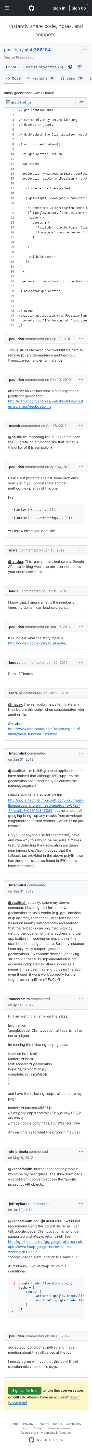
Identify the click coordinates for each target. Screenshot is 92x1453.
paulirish (12, 49)
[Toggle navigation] (7, 8)
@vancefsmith (20, 1169)
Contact (38, 1428)
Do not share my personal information (46, 1432)
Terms (15, 1424)
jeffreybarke (19, 1203)
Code (16, 78)
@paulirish (17, 437)
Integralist (17, 753)
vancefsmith (19, 999)
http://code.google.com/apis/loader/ (37, 643)
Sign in (59, 8)
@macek (15, 704)
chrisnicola (18, 1151)
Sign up (79, 8)
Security (43, 1424)
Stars (74, 78)
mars (13, 550)
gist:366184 (38, 49)
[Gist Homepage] (31, 8)
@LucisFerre (51, 1221)
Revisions (42, 78)
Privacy (28, 1424)
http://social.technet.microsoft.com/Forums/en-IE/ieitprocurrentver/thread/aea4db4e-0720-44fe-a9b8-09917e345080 (46, 805)
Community (73, 1424)
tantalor (15, 693)
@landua (15, 561)
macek (14, 425)
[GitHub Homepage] (31, 1440)
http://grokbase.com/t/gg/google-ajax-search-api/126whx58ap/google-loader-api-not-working (45, 1246)
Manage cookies (59, 1428)
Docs (25, 1428)
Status (57, 1424)
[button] (70, 67)
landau (15, 591)
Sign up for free (24, 1390)
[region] (46, 218)
